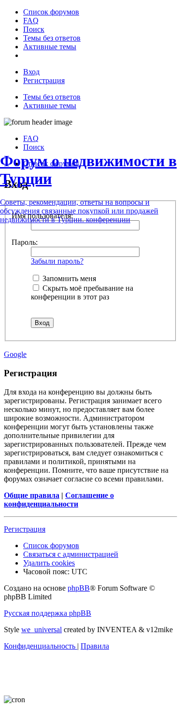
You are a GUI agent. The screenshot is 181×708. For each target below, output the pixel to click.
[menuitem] (51, 12)
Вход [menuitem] (31, 72)
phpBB (79, 588)
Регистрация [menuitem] (44, 80)
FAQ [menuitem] (31, 138)
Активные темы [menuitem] (49, 105)
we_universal (41, 629)
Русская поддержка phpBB (47, 613)
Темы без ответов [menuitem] (52, 97)
